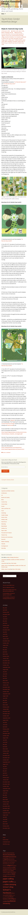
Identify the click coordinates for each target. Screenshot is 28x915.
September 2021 (6, 667)
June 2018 (5, 742)
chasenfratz (4, 559)
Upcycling (3, 548)
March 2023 (5, 636)
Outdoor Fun (4, 528)
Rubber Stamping (5, 32)
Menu (2, 13)
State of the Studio (12, 563)
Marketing (3, 524)
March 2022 (5, 654)
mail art (14, 869)
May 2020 (5, 700)
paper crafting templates (17, 40)
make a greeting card (15, 38)
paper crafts (8, 881)
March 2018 (5, 748)
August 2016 (5, 790)
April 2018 (5, 746)
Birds (2, 499)
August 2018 (5, 737)
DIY (12, 865)
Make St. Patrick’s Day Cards (12, 29)
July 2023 (5, 632)
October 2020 (6, 691)
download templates (9, 37)
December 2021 (6, 660)
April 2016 (5, 797)
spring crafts (20, 41)
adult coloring (9, 860)
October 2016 (6, 786)
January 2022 (5, 658)
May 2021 (5, 676)
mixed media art (10, 876)
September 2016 (6, 788)
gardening (11, 867)
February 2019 (6, 729)
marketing (9, 870)
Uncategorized (4, 546)
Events (2, 506)
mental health (5, 874)
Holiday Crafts (15, 31)
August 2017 (5, 764)
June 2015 (5, 819)
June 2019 (5, 724)
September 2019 (6, 718)
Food (2, 510)
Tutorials (11, 32)
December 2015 (6, 806)
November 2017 (6, 757)
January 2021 (5, 685)
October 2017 (6, 760)
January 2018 (5, 753)
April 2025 (5, 610)
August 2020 (5, 696)
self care (13, 893)
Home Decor (4, 521)
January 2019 (5, 731)
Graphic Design (4, 515)
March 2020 (5, 704)
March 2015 (5, 823)
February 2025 (6, 612)
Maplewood (5, 870)
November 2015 (6, 808)
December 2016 (6, 782)
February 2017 (6, 777)
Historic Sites (4, 517)
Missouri (9, 874)
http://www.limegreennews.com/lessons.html (12, 449)
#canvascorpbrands (5, 34)
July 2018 (5, 740)
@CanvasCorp (19, 32)
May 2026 (5, 607)
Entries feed (5, 839)
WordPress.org (6, 844)
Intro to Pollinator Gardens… (9, 587)
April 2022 (5, 652)
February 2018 (6, 751)
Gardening (3, 513)
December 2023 (6, 629)
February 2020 (6, 707)
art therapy (5, 862)
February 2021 (6, 682)
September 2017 (6, 762)
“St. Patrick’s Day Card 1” (20, 82)
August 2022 (5, 645)
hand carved (10, 425)
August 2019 (5, 720)
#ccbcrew (12, 34)
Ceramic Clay (4, 502)
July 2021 (5, 671)
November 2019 (6, 713)
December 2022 (6, 640)
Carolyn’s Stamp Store (7, 480)
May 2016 (5, 795)
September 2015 (6, 812)
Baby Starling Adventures (13, 557)
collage (3, 37)
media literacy (13, 872)
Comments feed (6, 841)
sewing (4, 895)
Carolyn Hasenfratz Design (17, 35)
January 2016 (5, 804)
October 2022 (6, 643)
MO (14, 876)
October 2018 (6, 735)
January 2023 (5, 638)
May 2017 (5, 771)
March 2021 (5, 680)
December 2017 (6, 755)
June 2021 (5, 674)
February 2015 (6, 826)
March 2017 (5, 775)
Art (2, 495)
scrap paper (14, 41)
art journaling (14, 860)
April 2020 (5, 702)
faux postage (7, 867)
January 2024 (5, 627)
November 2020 (6, 689)
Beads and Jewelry (5, 497)
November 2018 (6, 733)
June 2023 (5, 634)
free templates (18, 37)
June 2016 (5, 793)
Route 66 (3, 539)
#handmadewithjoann (9, 854)
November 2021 (6, 663)
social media (9, 895)
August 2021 (5, 669)
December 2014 (6, 828)
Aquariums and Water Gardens (7, 490)
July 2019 (5, 722)
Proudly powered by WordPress (8, 912)
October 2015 (6, 810)
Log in (4, 837)
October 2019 (6, 715)
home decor (9, 869)
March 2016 (5, 799)
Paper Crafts (21, 31)
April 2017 (5, 773)
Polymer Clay (4, 535)
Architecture (4, 493)
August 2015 (5, 815)
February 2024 (6, 625)
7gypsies (3, 35)
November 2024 (6, 614)
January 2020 (5, 709)
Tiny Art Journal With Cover (8, 585)
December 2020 (6, 687)
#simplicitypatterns (19, 34)
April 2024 (5, 623)
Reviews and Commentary (7, 537)
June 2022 (5, 647)
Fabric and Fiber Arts (5, 508)
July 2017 (5, 766)
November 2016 (6, 784)
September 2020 (6, 693)
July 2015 (5, 817)
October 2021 (6, 665)
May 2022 (5, 649)
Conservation (4, 504)
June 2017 (5, 768)
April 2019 (5, 726)
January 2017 (5, 779)
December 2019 (6, 711)
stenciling (11, 899)
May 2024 (5, 621)
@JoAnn (4, 860)
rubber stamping (8, 41)
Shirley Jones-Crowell (6, 565)
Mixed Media (4, 526)
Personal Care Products (6, 532)
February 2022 (6, 656)
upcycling (7, 901)
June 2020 (5, 698)
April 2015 (5, 821)
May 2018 (5, 744)
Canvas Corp (8, 35)
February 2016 (6, 801)
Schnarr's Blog (8, 887)
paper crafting (8, 40)
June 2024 (5, 618)
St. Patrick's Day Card (11, 43)
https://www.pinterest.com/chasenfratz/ (11, 447)
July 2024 (5, 616)
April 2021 (5, 678)
